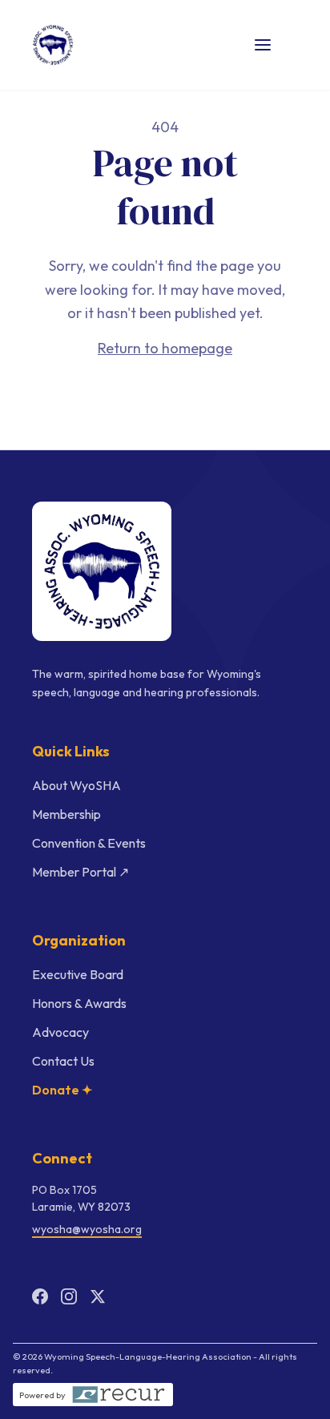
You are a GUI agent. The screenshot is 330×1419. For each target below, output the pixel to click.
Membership (66, 814)
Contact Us (63, 1061)
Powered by (42, 1395)
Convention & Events (89, 843)
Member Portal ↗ (80, 872)
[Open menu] (263, 45)
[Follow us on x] (98, 1296)
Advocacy (60, 1032)
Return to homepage (165, 348)
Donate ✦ (62, 1090)
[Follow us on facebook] (40, 1296)
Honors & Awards (79, 1003)
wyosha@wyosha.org (87, 1229)
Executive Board (77, 974)
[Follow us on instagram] (69, 1296)
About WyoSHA (76, 785)
